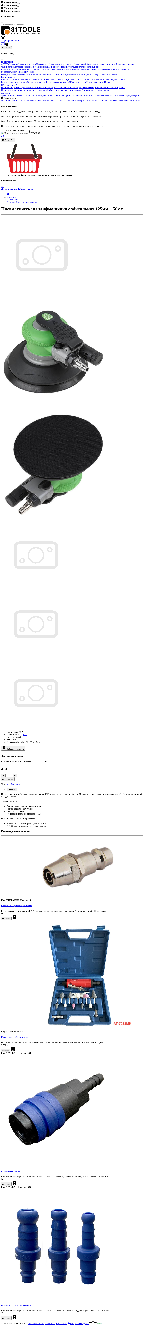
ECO (25, 734)
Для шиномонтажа (74, 74)
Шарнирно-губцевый (56, 67)
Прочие (108, 82)
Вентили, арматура (36, 82)
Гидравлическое (86, 87)
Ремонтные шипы (95, 82)
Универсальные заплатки (33, 79)
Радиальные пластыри (56, 79)
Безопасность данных (43, 101)
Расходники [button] (7, 77)
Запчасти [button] (5, 93)
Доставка (28, 101)
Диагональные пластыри (79, 79)
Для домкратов (133, 95)
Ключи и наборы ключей (75, 64)
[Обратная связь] (3, 45)
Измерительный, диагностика (15, 74)
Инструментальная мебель (86, 69)
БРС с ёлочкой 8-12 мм (10, 1171)
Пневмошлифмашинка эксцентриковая (22, 202)
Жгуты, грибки (117, 79)
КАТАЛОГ (6, 48)
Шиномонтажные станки (41, 87)
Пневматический (26, 72)
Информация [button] (7, 98)
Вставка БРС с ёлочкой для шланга (16, 1305)
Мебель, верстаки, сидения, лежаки (64, 90)
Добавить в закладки (15, 749)
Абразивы (88, 74)
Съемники (25, 69)
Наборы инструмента (62, 69)
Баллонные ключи (39, 74)
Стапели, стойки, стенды (13, 90)
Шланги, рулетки (77, 82)
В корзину (9, 779)
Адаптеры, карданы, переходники (29, 67)
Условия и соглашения (65, 101)
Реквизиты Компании (129, 101)
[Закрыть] (2, 59)
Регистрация (27, 189)
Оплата (19, 101)
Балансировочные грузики (14, 82)
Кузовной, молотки (10, 69)
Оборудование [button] (8, 85)
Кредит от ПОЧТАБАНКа (105, 101)
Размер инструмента (11, 761)
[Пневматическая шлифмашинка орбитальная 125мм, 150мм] (35, 589)
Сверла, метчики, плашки (106, 74)
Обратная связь (8, 101)
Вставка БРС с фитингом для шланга (16, 906)
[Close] (18, 3)
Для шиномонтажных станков (15, 95)
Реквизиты (50, 1323)
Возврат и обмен (85, 101)
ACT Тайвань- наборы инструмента (18, 64)
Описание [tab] (12, 789)
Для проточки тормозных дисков (76, 95)
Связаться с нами (36, 1323)
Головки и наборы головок (49, 64)
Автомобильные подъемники (96, 90)
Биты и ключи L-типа (41, 69)
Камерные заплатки (10, 79)
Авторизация (10, 189)
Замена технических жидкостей (110, 87)
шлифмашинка (14, 784)
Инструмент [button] (7, 62)
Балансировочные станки (66, 87)
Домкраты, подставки (36, 90)
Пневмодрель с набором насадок (14, 1037)
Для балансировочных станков (45, 95)
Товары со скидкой (79, 1323)
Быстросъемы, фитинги (57, 82)
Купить (7, 919)
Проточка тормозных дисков (15, 87)
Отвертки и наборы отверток (101, 64)
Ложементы (105, 69)
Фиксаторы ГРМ (56, 74)
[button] (7, 45)
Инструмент (11, 197)
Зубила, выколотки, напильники (83, 67)
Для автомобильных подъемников (109, 95)
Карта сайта (61, 1323)
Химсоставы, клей (101, 79)
